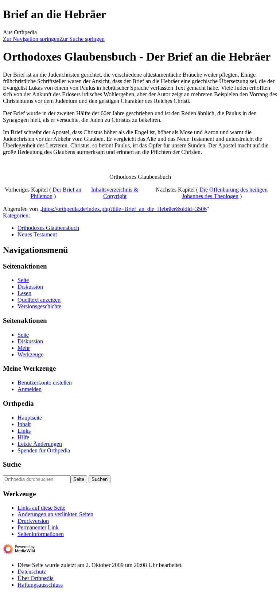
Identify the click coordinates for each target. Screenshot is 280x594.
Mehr (24, 348)
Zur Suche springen (82, 39)
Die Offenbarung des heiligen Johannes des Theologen (225, 192)
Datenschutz (32, 571)
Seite (23, 280)
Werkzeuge (30, 354)
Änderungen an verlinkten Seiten (55, 514)
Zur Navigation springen (31, 39)
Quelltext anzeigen (39, 300)
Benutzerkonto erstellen (45, 382)
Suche (12, 464)
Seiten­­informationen (41, 534)
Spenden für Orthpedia (44, 450)
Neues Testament (37, 234)
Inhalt (24, 424)
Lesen (24, 293)
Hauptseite (30, 417)
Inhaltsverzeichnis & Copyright (114, 192)
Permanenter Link (38, 527)
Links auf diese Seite (41, 508)
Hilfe (23, 437)
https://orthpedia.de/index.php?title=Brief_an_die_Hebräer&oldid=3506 (124, 209)
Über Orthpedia (36, 578)
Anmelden (30, 389)
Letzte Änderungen (40, 444)
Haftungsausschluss (40, 585)
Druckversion (33, 521)
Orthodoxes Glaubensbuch (48, 228)
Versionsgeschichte (39, 306)
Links (24, 431)
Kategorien (15, 215)
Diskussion (30, 287)
